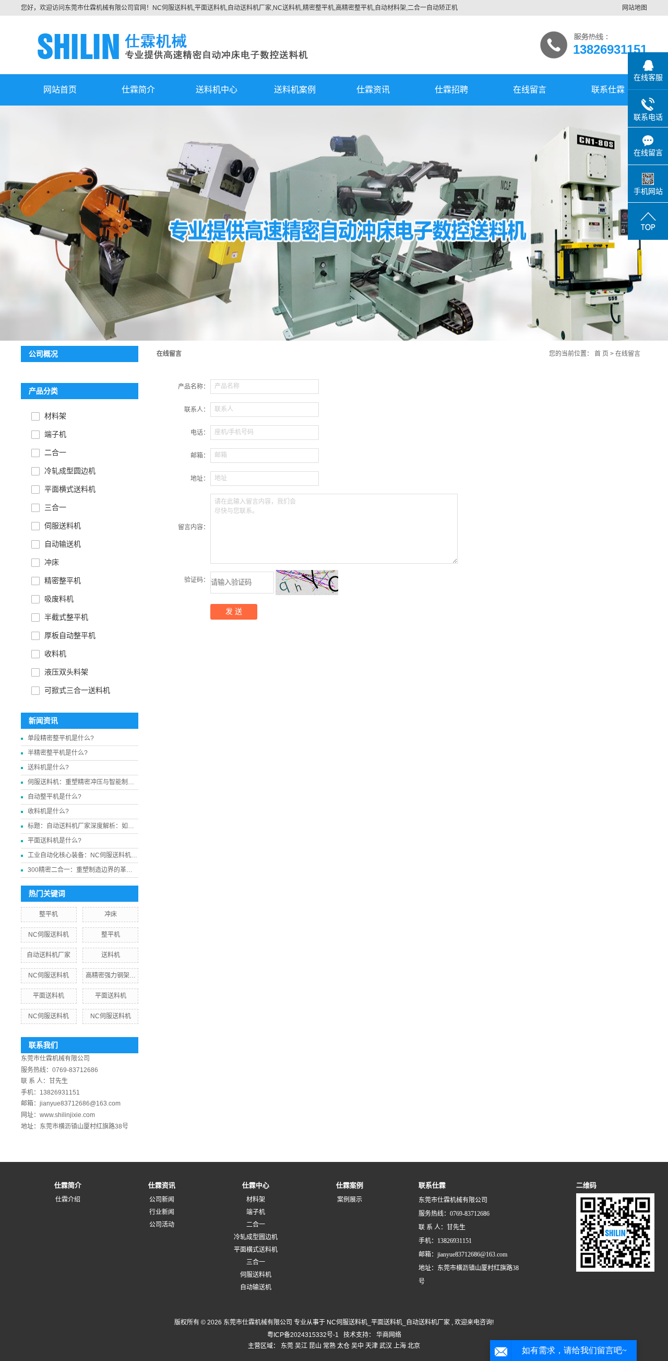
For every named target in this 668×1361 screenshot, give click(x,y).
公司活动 (161, 1224)
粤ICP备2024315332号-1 (303, 1335)
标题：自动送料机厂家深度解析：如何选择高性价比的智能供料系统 (81, 827)
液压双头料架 (66, 672)
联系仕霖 (608, 89)
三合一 (55, 507)
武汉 (385, 1346)
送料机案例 (295, 89)
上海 (399, 1346)
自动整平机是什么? (54, 796)
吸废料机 (59, 599)
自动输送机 (62, 544)
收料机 (55, 654)
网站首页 (60, 89)
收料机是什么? (48, 811)
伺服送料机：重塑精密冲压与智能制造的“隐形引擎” (81, 783)
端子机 (55, 434)
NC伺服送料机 (48, 934)
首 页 (601, 353)
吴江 (301, 1346)
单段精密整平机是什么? (61, 738)
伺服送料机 (62, 526)
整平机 (48, 914)
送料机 (110, 955)
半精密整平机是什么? (58, 753)
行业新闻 (161, 1212)
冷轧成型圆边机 (70, 471)
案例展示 (349, 1199)
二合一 (55, 453)
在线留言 (529, 89)
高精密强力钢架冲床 (111, 977)
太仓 (343, 1346)
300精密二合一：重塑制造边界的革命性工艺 (80, 871)
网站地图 (634, 7)
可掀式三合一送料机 (77, 690)
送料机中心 (216, 89)
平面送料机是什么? (54, 840)
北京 (414, 1346)
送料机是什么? (48, 767)
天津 (371, 1346)
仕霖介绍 (67, 1199)
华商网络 (388, 1335)
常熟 (329, 1346)
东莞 (287, 1346)
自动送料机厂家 (48, 955)
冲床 (51, 562)
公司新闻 (161, 1199)
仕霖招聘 (451, 89)
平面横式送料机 (70, 489)
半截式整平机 (66, 617)
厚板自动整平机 (70, 635)
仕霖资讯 (373, 89)
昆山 (315, 1346)
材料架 (55, 416)
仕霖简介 (138, 89)
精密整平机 (62, 581)
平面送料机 (48, 995)
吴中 (357, 1346)
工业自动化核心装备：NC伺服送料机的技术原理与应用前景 (82, 857)
